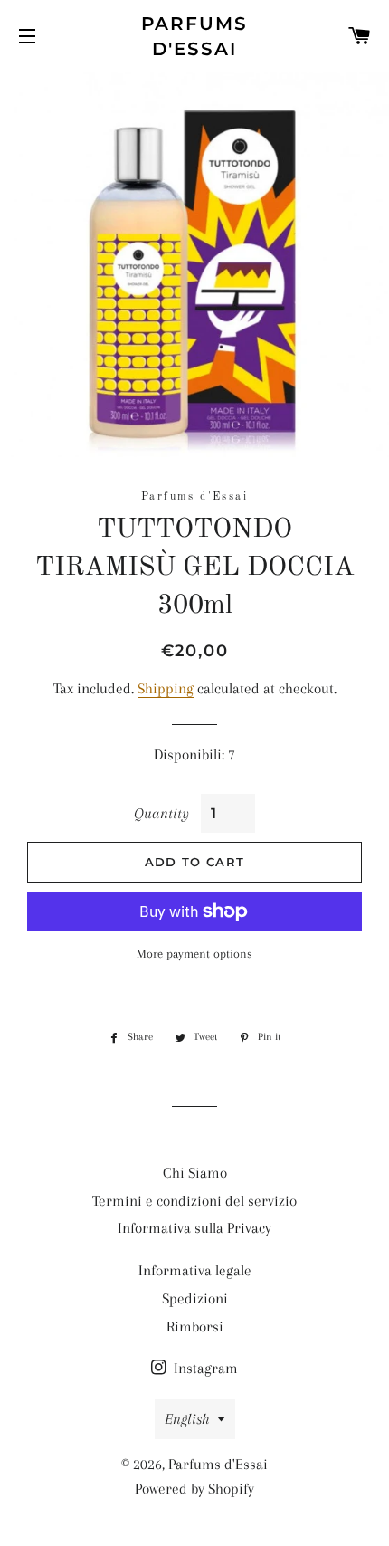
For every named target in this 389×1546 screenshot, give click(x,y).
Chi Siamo (195, 1172)
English (187, 1418)
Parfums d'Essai (195, 36)
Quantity (161, 813)
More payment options (194, 953)
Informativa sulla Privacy (194, 1227)
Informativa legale (194, 1270)
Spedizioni (195, 1298)
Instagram (204, 1368)
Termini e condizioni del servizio (194, 1200)
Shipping (166, 688)
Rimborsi (194, 1326)
